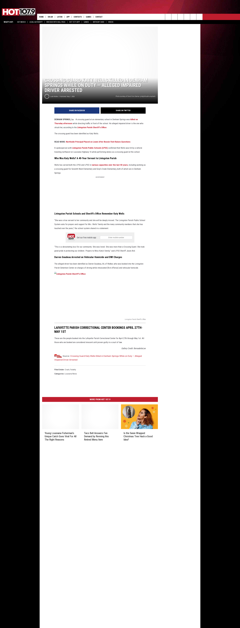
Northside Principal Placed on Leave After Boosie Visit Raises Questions (98, 141)
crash (67, 370)
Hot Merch (21, 22)
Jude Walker (54, 96)
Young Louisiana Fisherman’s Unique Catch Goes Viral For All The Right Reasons (60, 436)
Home (41, 17)
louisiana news (71, 374)
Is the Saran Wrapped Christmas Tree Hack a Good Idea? (138, 436)
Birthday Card (98, 22)
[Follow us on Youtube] (193, 17)
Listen (59, 17)
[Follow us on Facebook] (181, 17)
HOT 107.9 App (74, 22)
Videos (110, 22)
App (68, 17)
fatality (73, 370)
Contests (78, 17)
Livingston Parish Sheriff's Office (91, 127)
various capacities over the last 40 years (110, 165)
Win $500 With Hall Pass (55, 22)
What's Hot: (9, 22)
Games (86, 22)
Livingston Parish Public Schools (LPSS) (90, 148)
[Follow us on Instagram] (187, 17)
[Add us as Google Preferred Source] (174, 17)
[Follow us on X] (199, 17)
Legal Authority (36, 22)
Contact (98, 17)
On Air (50, 17)
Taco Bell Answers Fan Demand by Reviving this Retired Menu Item (96, 436)
